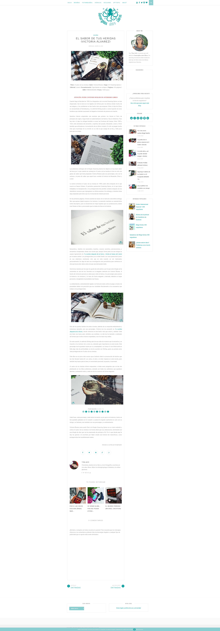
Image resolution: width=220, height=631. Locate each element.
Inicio (70, 2)
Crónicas (98, 2)
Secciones (107, 2)
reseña (95, 35)
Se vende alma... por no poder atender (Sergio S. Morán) (143, 153)
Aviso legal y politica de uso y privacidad (128, 608)
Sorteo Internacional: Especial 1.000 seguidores (142, 207)
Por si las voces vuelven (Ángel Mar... (76, 508)
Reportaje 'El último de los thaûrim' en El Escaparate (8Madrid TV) (143, 175)
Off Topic (116, 2)
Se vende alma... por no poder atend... (94, 508)
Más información (139, 629)
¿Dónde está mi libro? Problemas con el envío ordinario (143, 245)
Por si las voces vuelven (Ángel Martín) (143, 132)
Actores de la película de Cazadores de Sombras (142, 217)
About (124, 2)
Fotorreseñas (87, 2)
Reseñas (77, 2)
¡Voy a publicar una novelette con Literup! (143, 187)
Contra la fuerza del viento (113, 254)
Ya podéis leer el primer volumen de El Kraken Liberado (143, 142)
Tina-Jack (85, 462)
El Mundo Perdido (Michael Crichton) (142, 164)
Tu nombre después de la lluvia (94, 254)
